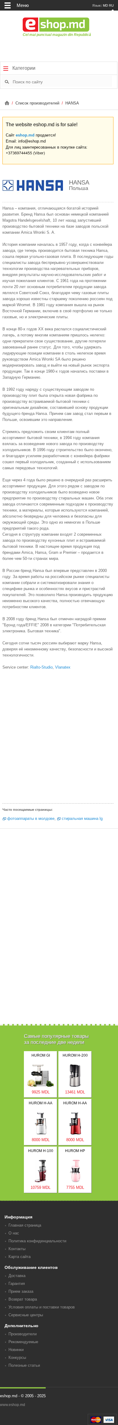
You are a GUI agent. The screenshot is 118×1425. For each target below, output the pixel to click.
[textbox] (62, 81)
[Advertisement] (59, 738)
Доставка (16, 1275)
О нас (13, 1233)
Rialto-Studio (41, 667)
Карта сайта (19, 1256)
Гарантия (16, 1283)
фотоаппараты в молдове (30, 818)
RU (111, 5)
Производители (22, 1334)
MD (105, 5)
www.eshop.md (12, 1405)
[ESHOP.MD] (8, 103)
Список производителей (38, 103)
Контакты (16, 1249)
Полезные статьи (24, 1365)
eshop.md (25, 135)
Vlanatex (62, 667)
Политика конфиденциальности (37, 1241)
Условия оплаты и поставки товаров (41, 1307)
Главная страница (24, 1225)
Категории (23, 68)
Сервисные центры (25, 1315)
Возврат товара (22, 1299)
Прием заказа (20, 1291)
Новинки (16, 1349)
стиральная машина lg (82, 818)
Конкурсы (17, 1357)
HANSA (72, 103)
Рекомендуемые (23, 1342)
